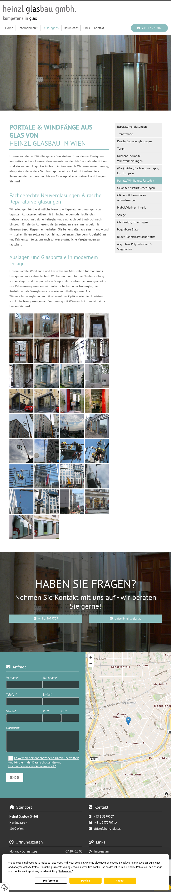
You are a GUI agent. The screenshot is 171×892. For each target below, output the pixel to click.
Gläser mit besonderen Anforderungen (131, 197)
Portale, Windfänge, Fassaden (135, 180)
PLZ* (46, 711)
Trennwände (125, 134)
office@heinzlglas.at (107, 829)
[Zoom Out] (91, 663)
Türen (120, 148)
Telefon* (11, 694)
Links (86, 28)
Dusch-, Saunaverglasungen (134, 141)
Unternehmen (27, 28)
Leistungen (50, 28)
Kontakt (99, 28)
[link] (27, 28)
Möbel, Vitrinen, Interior (132, 207)
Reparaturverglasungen (132, 127)
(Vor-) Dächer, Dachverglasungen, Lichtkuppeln (138, 170)
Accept (120, 880)
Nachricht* (13, 728)
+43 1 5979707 (104, 816)
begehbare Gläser (128, 229)
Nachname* (50, 678)
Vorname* (12, 678)
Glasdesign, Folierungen (132, 222)
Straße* (11, 711)
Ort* (64, 711)
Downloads (71, 28)
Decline (85, 880)
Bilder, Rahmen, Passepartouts (136, 237)
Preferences (50, 880)
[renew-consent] (4, 887)
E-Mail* (47, 694)
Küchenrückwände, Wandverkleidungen (130, 158)
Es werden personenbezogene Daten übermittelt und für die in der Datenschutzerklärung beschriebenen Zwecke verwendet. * (43, 762)
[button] (45, 619)
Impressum (101, 851)
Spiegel (122, 215)
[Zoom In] (91, 657)
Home (9, 28)
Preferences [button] (65, 871)
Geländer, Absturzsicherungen (136, 188)
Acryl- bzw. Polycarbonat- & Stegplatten (134, 246)
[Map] (128, 725)
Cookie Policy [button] (135, 867)
